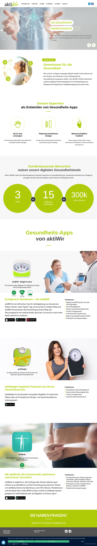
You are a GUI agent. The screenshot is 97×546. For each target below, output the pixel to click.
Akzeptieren (51, 541)
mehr (82, 541)
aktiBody (57, 3)
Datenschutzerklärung (39, 530)
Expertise (35, 3)
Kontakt (65, 3)
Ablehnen (21, 541)
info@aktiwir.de (59, 523)
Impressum (36, 531)
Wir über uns (26, 3)
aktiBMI (42, 3)
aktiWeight (49, 3)
